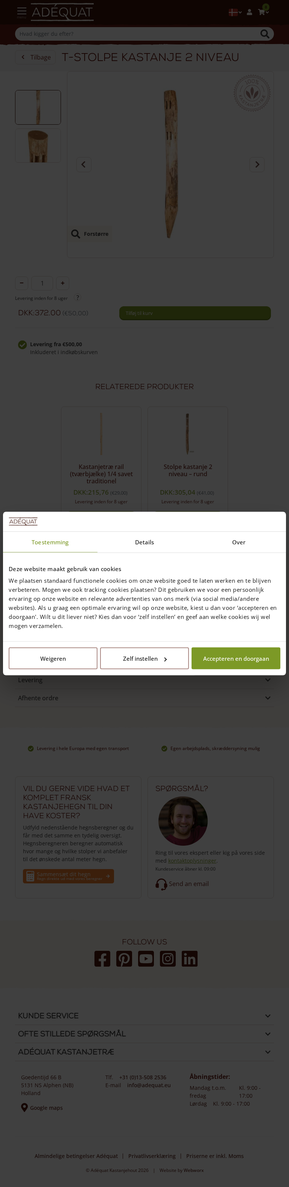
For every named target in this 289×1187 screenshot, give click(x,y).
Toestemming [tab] (50, 541)
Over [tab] (238, 541)
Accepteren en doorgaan (236, 658)
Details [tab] (144, 541)
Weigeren (53, 658)
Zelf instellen (140, 658)
